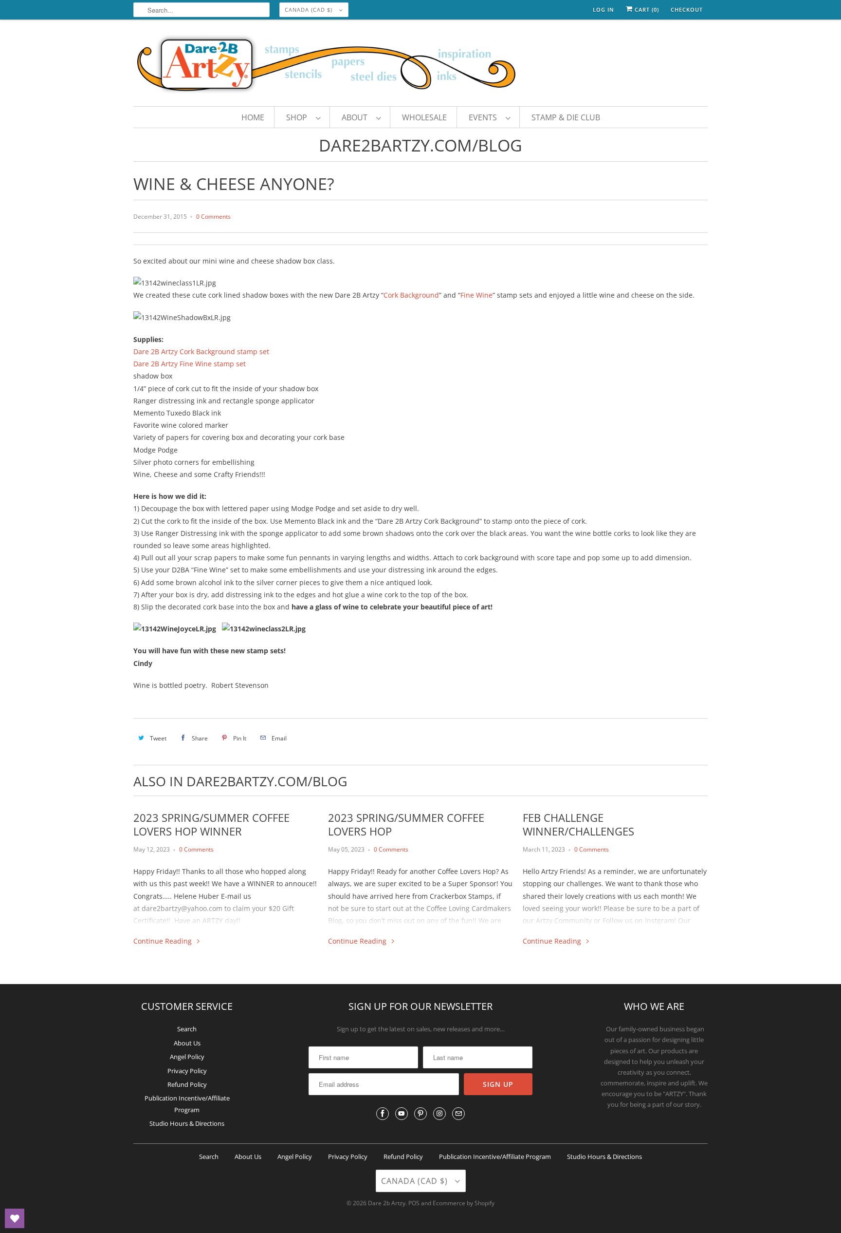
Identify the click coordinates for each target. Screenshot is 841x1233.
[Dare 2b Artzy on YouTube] (401, 1113)
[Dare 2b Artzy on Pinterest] (420, 1113)
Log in (603, 9)
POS (414, 1203)
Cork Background (411, 295)
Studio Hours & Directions (186, 1123)
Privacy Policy (187, 1070)
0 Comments (213, 216)
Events (485, 117)
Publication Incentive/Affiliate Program (495, 1156)
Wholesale (424, 117)
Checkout (687, 9)
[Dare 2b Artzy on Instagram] (439, 1113)
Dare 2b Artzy (386, 1203)
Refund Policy (187, 1084)
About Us (187, 1043)
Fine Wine (476, 295)
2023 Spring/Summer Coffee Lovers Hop (406, 824)
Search (187, 1028)
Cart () (646, 9)
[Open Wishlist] (14, 1218)
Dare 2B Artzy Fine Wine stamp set (189, 363)
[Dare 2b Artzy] (420, 65)
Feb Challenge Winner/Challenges (578, 824)
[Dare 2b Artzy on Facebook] (382, 1113)
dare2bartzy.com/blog (420, 145)
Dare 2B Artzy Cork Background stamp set (201, 351)
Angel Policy (187, 1056)
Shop (298, 117)
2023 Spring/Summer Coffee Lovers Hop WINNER (211, 824)
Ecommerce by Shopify (463, 1203)
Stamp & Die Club (565, 117)
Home (252, 117)
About (356, 117)
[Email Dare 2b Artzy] (458, 1113)
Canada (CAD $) (309, 9)
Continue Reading (163, 941)
